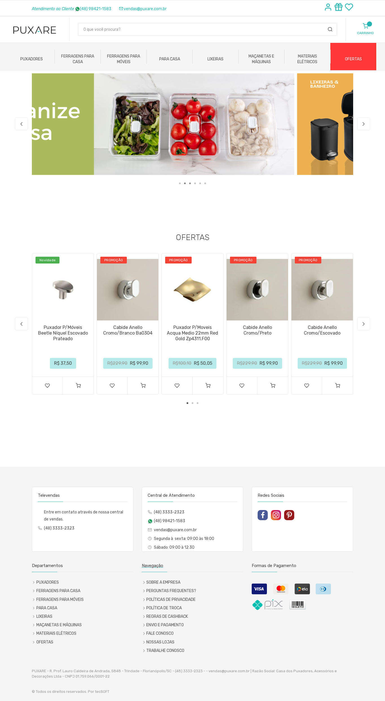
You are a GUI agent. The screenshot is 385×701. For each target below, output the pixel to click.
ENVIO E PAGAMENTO (165, 625)
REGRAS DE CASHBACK (167, 616)
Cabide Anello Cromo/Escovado (322, 330)
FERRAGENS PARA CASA (77, 59)
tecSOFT (102, 691)
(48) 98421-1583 (95, 8)
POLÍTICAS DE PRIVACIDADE (171, 599)
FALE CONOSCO (160, 633)
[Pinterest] (289, 515)
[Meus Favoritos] (349, 8)
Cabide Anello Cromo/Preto (257, 330)
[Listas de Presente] (339, 8)
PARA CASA (169, 59)
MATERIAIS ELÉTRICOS (307, 59)
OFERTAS (353, 59)
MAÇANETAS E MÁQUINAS (261, 59)
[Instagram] (276, 515)
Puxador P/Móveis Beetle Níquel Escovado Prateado (63, 333)
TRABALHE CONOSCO (165, 650)
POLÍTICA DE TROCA (164, 608)
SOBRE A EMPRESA (163, 582)
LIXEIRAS (215, 59)
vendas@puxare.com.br (145, 8)
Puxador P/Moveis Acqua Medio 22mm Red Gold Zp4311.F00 (192, 333)
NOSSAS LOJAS (160, 642)
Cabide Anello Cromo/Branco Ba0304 (127, 330)
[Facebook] (263, 515)
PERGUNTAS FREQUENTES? (171, 590)
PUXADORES (31, 59)
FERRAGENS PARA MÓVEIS (123, 59)
